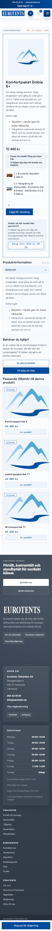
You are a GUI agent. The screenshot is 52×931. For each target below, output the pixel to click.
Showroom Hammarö (13, 890)
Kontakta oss (26, 582)
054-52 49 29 (17, 2)
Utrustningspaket (12, 30)
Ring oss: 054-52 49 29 (26, 245)
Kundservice (9, 852)
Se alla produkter (26, 363)
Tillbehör (7, 824)
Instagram (26, 715)
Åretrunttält (8, 820)
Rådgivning (8, 899)
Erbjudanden (9, 834)
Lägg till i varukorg (19, 211)
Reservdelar (8, 829)
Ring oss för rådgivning (26, 925)
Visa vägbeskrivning (17, 706)
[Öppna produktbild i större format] (26, 57)
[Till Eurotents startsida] (26, 610)
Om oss (7, 885)
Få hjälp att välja (26, 370)
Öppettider (8, 894)
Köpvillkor (8, 857)
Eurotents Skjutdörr (28, 173)
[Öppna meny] (47, 13)
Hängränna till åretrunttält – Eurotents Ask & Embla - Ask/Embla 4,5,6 (29, 187)
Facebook (13, 715)
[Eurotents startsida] (13, 13)
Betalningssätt (10, 862)
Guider (6, 871)
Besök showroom (26, 591)
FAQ (5, 866)
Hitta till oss (9, 904)
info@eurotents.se (33, 2)
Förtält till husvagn (12, 815)
